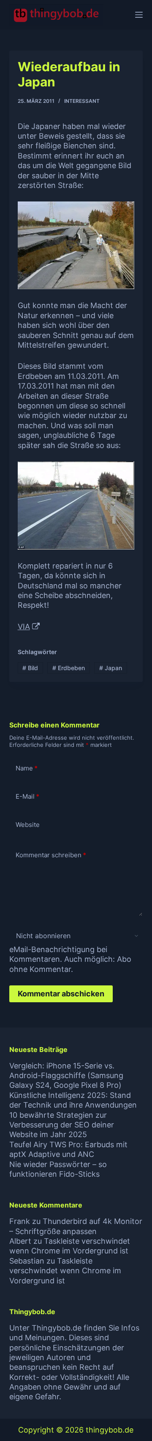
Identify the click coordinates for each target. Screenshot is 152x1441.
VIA (24, 626)
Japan (110, 667)
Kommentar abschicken (61, 993)
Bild (30, 667)
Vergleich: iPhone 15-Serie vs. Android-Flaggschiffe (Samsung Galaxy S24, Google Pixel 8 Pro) (66, 1075)
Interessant (82, 101)
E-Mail (27, 796)
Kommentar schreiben (51, 855)
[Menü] (139, 15)
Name (27, 768)
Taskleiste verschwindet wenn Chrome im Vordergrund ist (65, 1270)
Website (28, 825)
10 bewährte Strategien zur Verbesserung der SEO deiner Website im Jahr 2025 (61, 1125)
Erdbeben (68, 667)
